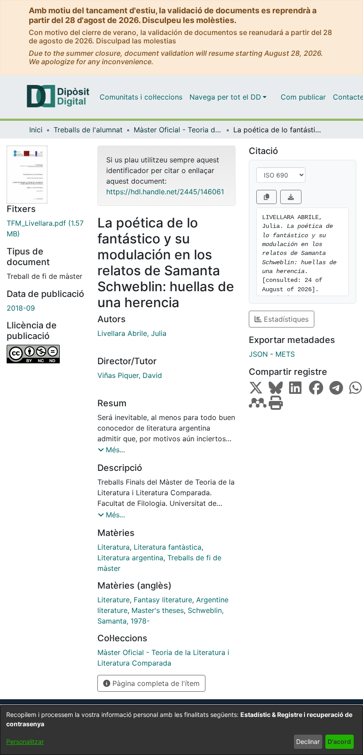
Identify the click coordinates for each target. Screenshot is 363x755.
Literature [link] (113, 599)
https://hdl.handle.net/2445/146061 (165, 191)
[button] (111, 449)
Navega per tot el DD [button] (225, 96)
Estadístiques (285, 319)
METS (285, 354)
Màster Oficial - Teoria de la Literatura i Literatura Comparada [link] (178, 129)
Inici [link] (35, 129)
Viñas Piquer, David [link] (129, 375)
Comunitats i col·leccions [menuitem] (141, 96)
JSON (258, 354)
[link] (45, 228)
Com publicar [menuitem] (303, 96)
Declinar (308, 741)
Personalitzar (25, 741)
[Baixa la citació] (290, 197)
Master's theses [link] (157, 610)
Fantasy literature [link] (163, 599)
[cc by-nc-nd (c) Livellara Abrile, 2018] (45, 354)
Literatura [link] (113, 547)
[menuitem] (227, 97)
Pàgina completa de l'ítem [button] (155, 683)
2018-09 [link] (21, 308)
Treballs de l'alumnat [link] (88, 129)
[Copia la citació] (266, 197)
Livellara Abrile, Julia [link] (131, 333)
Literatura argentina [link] (130, 557)
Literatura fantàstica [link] (167, 547)
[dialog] (181, 730)
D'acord (339, 741)
